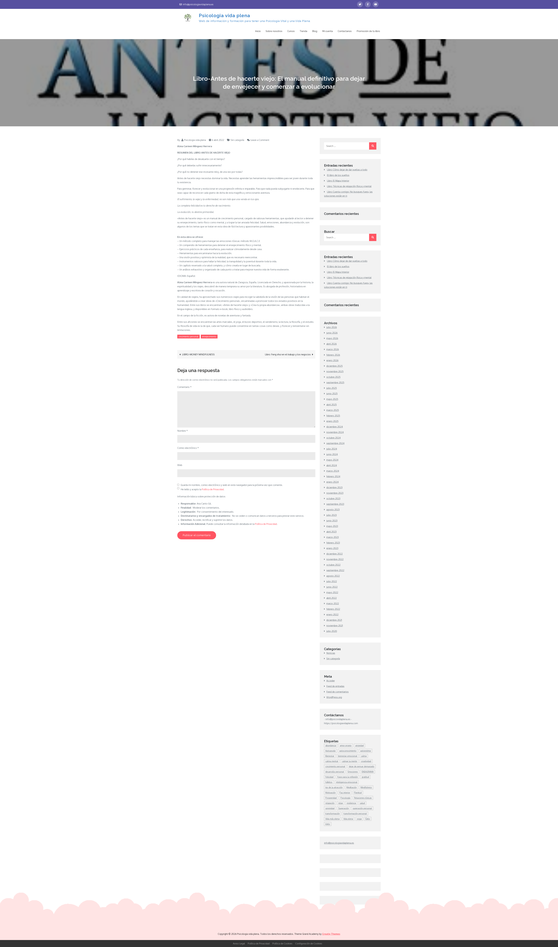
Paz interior (344, 792)
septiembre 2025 (335, 382)
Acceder (330, 680)
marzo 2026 (332, 349)
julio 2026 (331, 327)
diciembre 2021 (334, 620)
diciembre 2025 (334, 365)
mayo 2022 (332, 592)
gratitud (365, 777)
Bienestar (329, 756)
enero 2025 (332, 421)
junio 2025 (332, 393)
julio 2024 (331, 448)
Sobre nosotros (274, 31)
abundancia (330, 745)
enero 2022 (332, 614)
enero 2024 (332, 481)
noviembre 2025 (335, 371)
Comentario (184, 387)
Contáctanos (345, 31)
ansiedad (359, 745)
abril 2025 (331, 404)
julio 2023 (331, 515)
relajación (330, 803)
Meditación (351, 787)
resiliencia (351, 803)
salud (362, 803)
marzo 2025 (332, 410)
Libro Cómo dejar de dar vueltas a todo (347, 169)
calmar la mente (349, 761)
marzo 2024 (332, 470)
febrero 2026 (333, 354)
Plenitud (358, 792)
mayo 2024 (332, 459)
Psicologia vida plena (224, 15)
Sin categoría (237, 140)
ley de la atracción (334, 787)
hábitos (328, 782)
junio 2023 (331, 520)
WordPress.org (334, 697)
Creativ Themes (331, 933)
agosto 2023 (333, 509)
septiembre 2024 (335, 443)
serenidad (330, 808)
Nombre (182, 430)
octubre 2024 (333, 437)
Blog (314, 31)
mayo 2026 (332, 338)
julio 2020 (331, 631)
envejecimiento (209, 336)
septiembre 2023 (335, 504)
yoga (359, 818)
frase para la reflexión (347, 777)
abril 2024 (331, 465)
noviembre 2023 (334, 493)
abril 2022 (331, 597)
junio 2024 (332, 454)
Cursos (291, 31)
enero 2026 (332, 360)
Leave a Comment (259, 140)
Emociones (353, 771)
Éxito (367, 818)
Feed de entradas (335, 686)
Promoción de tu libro (368, 31)
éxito (327, 824)
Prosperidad (331, 798)
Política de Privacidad (213, 489)
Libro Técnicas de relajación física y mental (349, 186)
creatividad (366, 761)
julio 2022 (331, 581)
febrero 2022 (333, 609)
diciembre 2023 (334, 487)
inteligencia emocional (346, 782)
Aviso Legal (239, 943)
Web (179, 465)
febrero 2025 (333, 415)
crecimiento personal (188, 336)
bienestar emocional (347, 756)
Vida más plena (332, 818)
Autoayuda (330, 750)
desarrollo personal (334, 771)
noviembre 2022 (335, 559)
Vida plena (348, 818)
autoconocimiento (347, 750)
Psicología (345, 798)
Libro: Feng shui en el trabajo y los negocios (288, 354)
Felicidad (329, 777)
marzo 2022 (332, 603)
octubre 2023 (333, 498)
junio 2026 (332, 332)
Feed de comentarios (337, 691)
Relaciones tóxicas (363, 798)
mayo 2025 (332, 399)
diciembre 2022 (334, 553)
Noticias (330, 653)
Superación (343, 808)
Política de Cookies (282, 943)
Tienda (303, 31)
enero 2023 (332, 548)
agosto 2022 (333, 575)
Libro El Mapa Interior (338, 180)
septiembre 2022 (335, 570)
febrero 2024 (333, 476)
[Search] (372, 146)
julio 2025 (331, 388)
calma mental (331, 761)
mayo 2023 (332, 526)
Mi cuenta (327, 31)
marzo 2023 (332, 537)
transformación (332, 813)
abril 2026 (331, 343)
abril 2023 (331, 531)
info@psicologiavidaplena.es (198, 4)
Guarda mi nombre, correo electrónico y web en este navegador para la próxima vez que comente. (232, 485)
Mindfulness (366, 787)
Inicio (258, 31)
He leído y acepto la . (202, 489)
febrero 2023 (333, 542)
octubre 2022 (333, 564)
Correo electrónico (188, 447)
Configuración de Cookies (308, 943)
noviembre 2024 (335, 432)
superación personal (362, 808)
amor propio (346, 745)
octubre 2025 (333, 377)
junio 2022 (332, 586)
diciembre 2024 (334, 426)
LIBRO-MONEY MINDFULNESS (198, 354)
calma (364, 756)
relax (340, 803)
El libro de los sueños (338, 175)
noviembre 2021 (334, 625)
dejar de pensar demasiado (361, 766)
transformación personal (355, 813)
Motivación (330, 792)
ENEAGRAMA (368, 771)
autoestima (365, 750)
